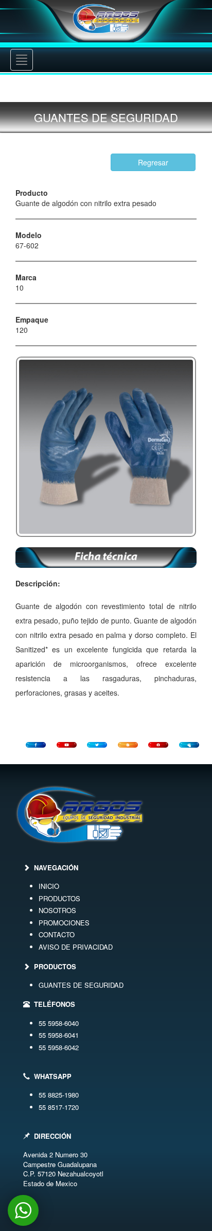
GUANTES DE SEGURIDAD (81, 985)
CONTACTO (57, 934)
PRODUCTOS (59, 898)
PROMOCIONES (64, 923)
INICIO (49, 886)
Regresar (153, 162)
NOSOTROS (57, 910)
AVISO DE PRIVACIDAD (76, 947)
